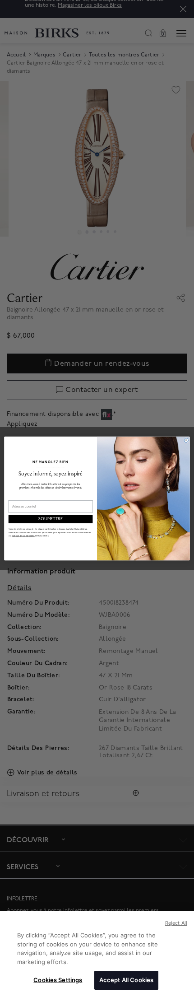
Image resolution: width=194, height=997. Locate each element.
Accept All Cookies (126, 979)
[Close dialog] (186, 440)
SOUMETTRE (50, 519)
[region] (97, 954)
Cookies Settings (57, 979)
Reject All (176, 923)
